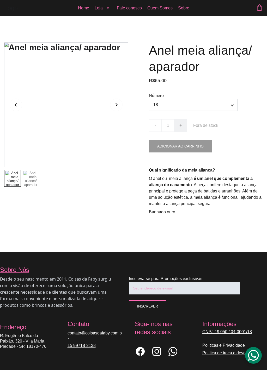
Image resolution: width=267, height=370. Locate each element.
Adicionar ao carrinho (180, 146)
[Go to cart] (259, 8)
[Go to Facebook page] (143, 351)
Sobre (183, 8)
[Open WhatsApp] (253, 355)
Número (156, 95)
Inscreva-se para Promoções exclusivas (165, 278)
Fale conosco (129, 8)
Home (83, 8)
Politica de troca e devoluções (230, 353)
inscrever (147, 306)
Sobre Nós (14, 269)
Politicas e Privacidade (223, 345)
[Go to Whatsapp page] (172, 351)
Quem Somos (160, 8)
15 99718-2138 (82, 345)
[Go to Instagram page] (159, 351)
